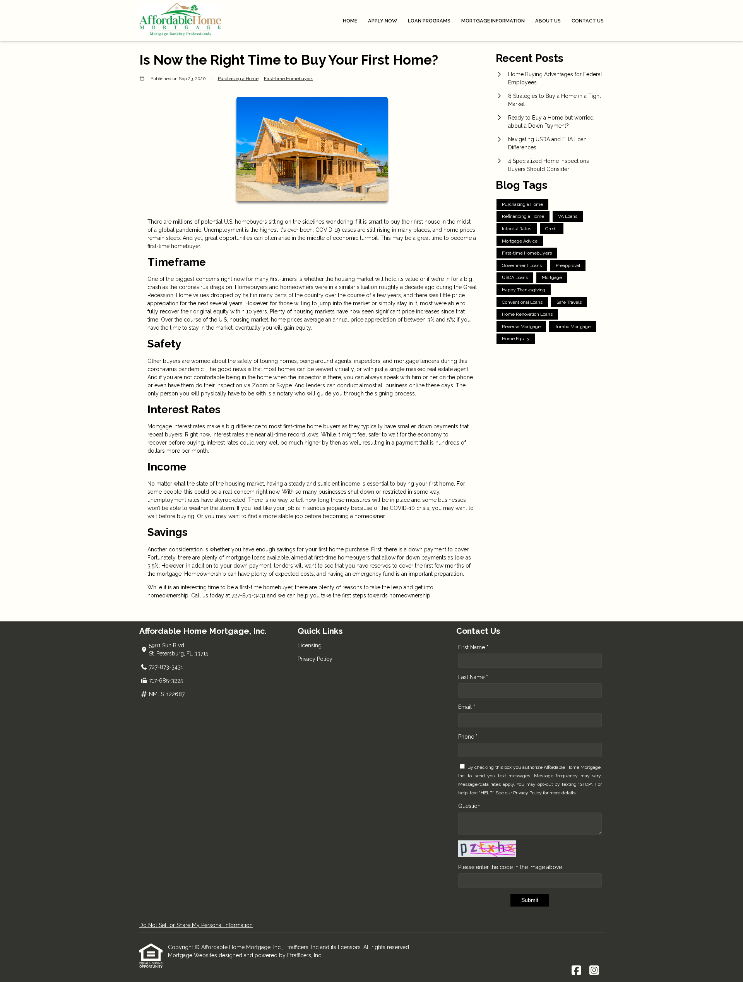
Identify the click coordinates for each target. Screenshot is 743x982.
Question (469, 806)
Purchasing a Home (238, 78)
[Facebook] (576, 971)
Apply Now (382, 21)
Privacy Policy (315, 659)
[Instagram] (594, 971)
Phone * (468, 737)
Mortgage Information (493, 21)
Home (350, 21)
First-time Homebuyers (288, 78)
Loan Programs (429, 21)
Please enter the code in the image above (510, 867)
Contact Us (588, 21)
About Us (548, 21)
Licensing (310, 645)
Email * (466, 707)
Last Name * (473, 677)
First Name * (473, 647)
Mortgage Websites (193, 955)
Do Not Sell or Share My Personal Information (196, 925)
